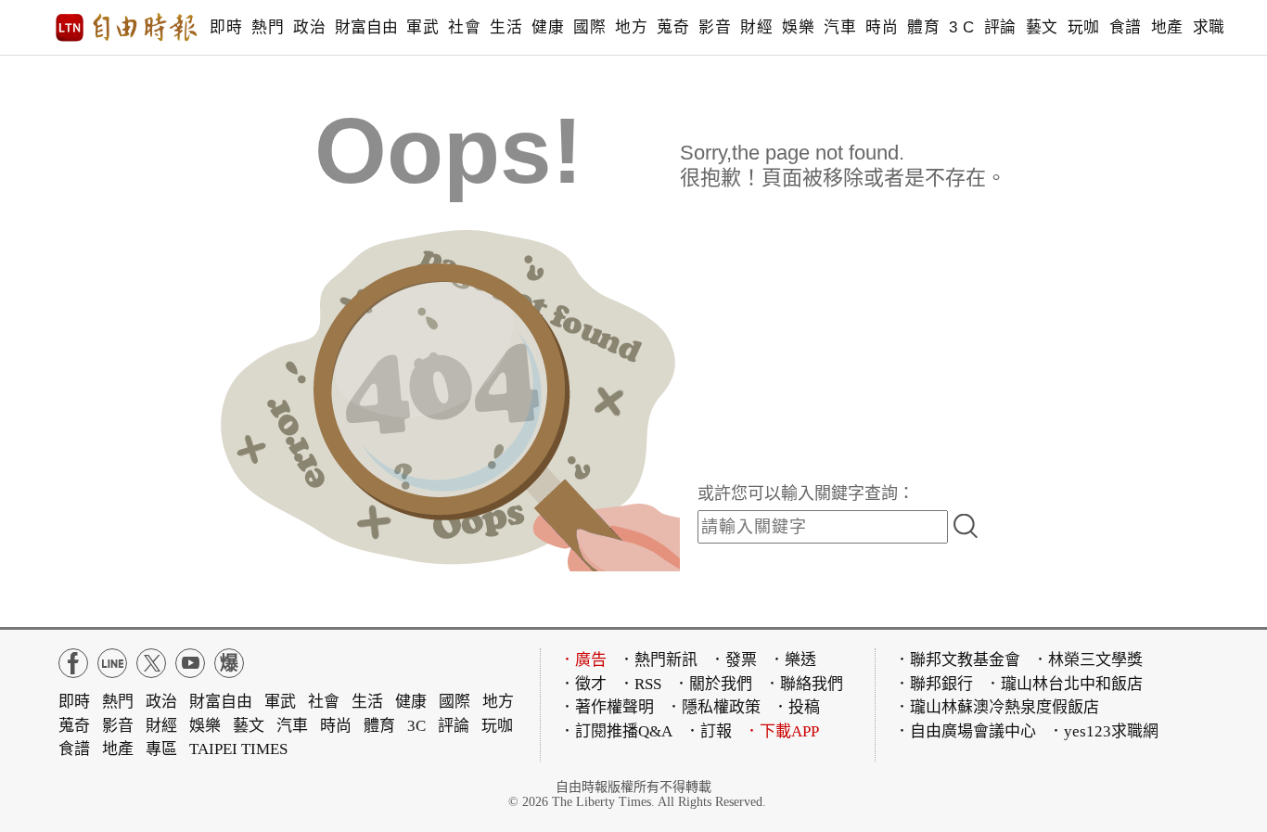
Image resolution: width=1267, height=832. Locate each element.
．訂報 (708, 731)
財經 (756, 27)
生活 (506, 27)
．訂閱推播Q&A (615, 731)
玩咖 (1084, 27)
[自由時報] (127, 27)
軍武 (422, 27)
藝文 (1042, 27)
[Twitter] (151, 663)
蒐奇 (673, 27)
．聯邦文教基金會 (957, 660)
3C (416, 726)
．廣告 (583, 660)
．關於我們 (712, 684)
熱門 (267, 27)
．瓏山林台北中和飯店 (1064, 684)
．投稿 (796, 707)
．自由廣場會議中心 (965, 731)
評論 (1000, 27)
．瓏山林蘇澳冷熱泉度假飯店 (996, 707)
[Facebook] (73, 663)
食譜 (1125, 27)
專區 (161, 749)
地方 (631, 27)
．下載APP (781, 731)
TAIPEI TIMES (238, 749)
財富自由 (366, 27)
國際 (589, 27)
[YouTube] (190, 663)
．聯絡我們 (803, 684)
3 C (962, 27)
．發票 (733, 660)
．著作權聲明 (606, 707)
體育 (923, 27)
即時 (226, 27)
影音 (714, 27)
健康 (547, 27)
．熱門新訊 (658, 660)
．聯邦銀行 (933, 684)
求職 (1209, 27)
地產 (1167, 27)
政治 (309, 27)
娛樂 (798, 27)
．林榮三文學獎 (1087, 660)
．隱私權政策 (713, 707)
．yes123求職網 (1103, 731)
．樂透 (792, 660)
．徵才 (583, 684)
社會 (464, 27)
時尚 (881, 27)
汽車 (840, 27)
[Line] (112, 663)
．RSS (640, 684)
